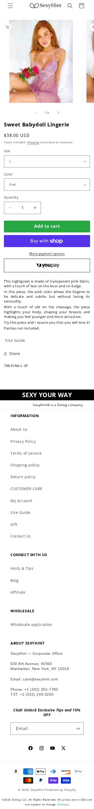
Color (8, 174)
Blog (14, 580)
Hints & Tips (21, 568)
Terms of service (26, 453)
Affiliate (17, 592)
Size (7, 150)
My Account (21, 500)
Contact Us (20, 536)
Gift (13, 524)
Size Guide (20, 512)
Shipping (33, 142)
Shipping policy (25, 464)
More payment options (47, 253)
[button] (10, 6)
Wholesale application (31, 624)
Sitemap (63, 804)
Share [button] (14, 353)
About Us (19, 429)
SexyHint (37, 790)
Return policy (23, 476)
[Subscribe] (77, 728)
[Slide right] (58, 112)
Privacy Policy (23, 441)
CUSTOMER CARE (26, 488)
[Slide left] (35, 112)
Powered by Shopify (60, 790)
